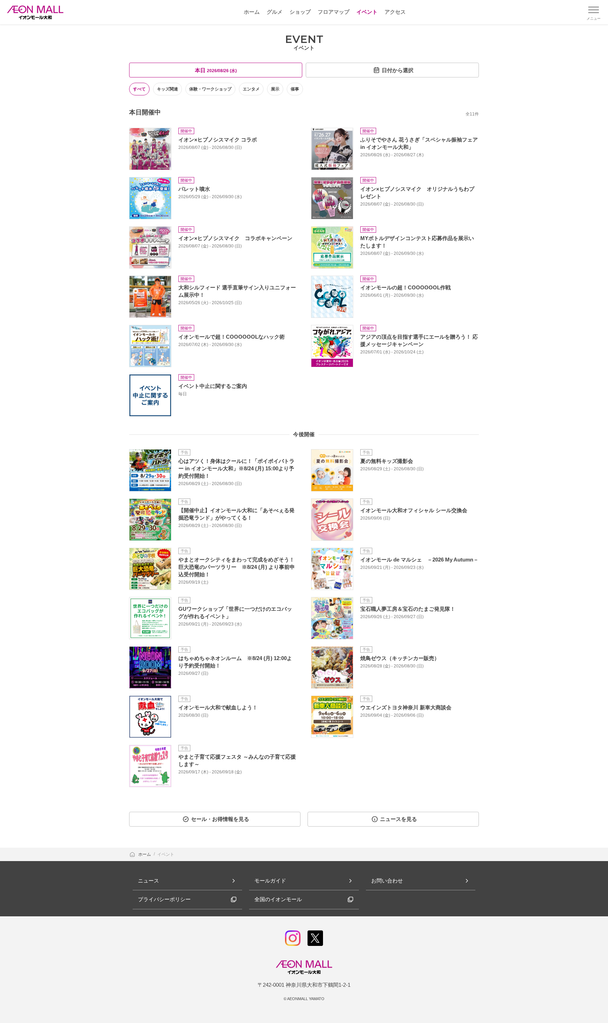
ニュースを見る (398, 819)
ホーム (145, 854)
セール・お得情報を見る (220, 819)
